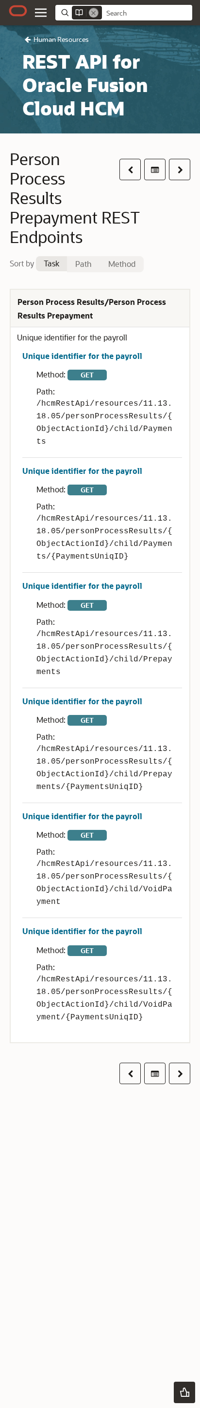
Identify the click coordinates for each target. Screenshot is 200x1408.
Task (51, 263)
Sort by (22, 263)
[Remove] (93, 12)
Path (83, 264)
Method (121, 264)
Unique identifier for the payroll (82, 356)
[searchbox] (147, 13)
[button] (41, 12)
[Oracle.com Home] (18, 10)
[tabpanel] (100, 666)
